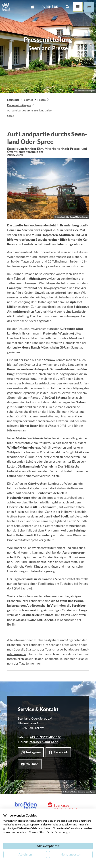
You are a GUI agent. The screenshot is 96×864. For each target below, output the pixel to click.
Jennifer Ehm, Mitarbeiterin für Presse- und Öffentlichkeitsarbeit (47, 150)
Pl (43, 6)
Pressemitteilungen (19, 105)
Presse (42, 99)
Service (28, 99)
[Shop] (32, 6)
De (56, 6)
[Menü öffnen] (78, 7)
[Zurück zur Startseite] (6, 7)
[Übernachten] (89, 7)
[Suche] (67, 6)
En (49, 6)
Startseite (13, 99)
